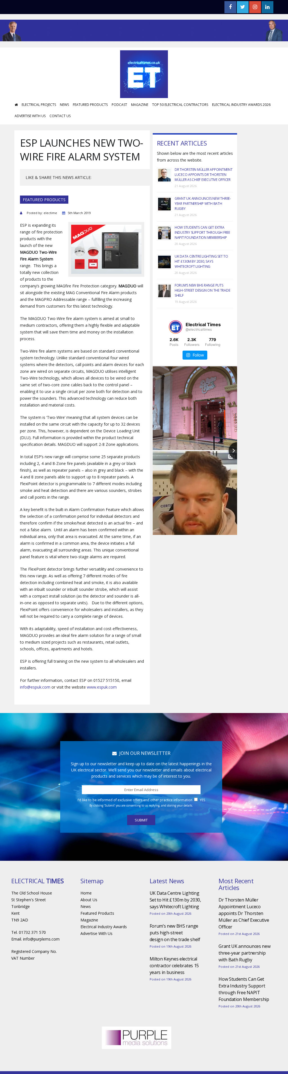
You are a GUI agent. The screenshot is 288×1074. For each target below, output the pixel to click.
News (64, 104)
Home (86, 893)
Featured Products (90, 104)
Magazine (139, 104)
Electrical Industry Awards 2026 (241, 104)
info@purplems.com (41, 939)
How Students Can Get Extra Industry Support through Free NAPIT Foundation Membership (202, 232)
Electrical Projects (39, 104)
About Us (88, 899)
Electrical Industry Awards (103, 926)
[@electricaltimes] (175, 327)
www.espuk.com (102, 687)
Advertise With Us (30, 115)
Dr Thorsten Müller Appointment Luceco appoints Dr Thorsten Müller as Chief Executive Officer (204, 174)
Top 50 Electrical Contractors (180, 104)
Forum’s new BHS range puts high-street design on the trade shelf (202, 290)
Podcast (119, 104)
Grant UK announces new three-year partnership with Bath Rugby (203, 203)
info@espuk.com (35, 687)
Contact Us (60, 115)
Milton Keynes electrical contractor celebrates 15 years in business (174, 965)
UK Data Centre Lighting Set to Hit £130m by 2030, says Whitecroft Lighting (201, 261)
